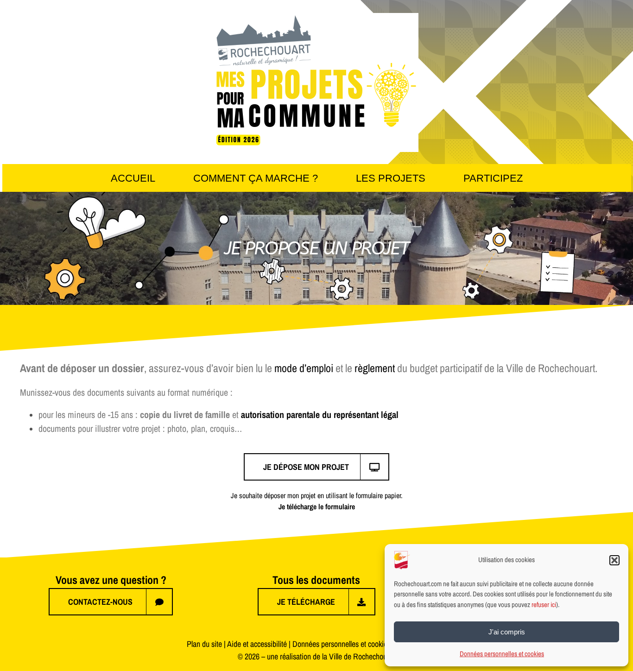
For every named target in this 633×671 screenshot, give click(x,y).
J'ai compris (506, 632)
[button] (614, 560)
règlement (374, 368)
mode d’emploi (303, 368)
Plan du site (204, 644)
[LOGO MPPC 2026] (316, 17)
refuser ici (544, 604)
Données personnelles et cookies (502, 653)
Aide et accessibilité (257, 644)
